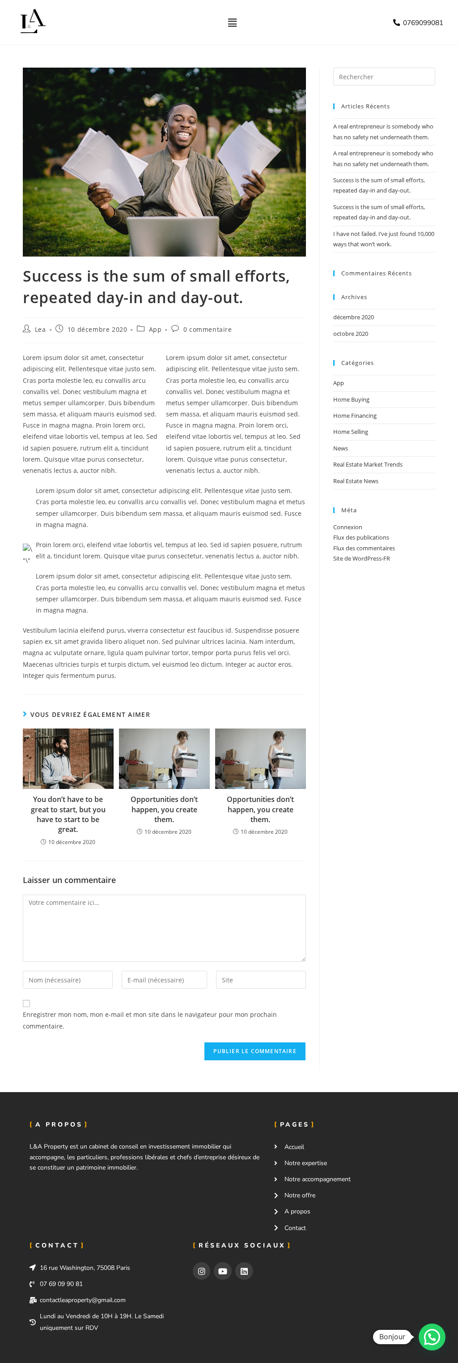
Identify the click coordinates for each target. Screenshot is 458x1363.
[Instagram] (202, 1271)
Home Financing (355, 415)
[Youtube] (223, 1271)
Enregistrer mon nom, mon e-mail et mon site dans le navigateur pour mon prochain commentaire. (150, 1020)
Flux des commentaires (364, 548)
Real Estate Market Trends (368, 464)
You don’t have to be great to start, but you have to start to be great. (68, 814)
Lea (40, 329)
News (340, 448)
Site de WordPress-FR (361, 558)
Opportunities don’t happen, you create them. (164, 809)
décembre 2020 (353, 317)
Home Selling (350, 432)
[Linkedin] (244, 1271)
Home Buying (351, 399)
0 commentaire (207, 329)
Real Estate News (355, 481)
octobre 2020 (350, 334)
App (155, 329)
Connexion (347, 527)
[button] (232, 22)
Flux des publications (361, 537)
